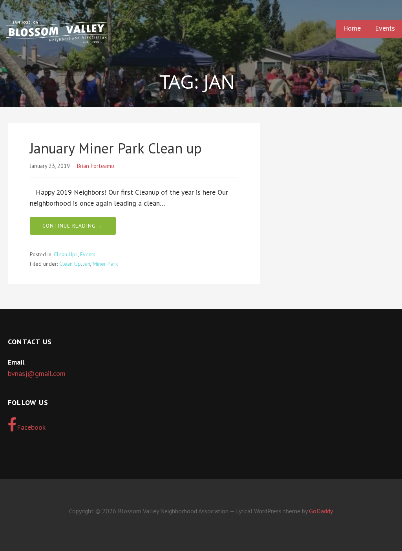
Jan (86, 263)
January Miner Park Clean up (116, 148)
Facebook (31, 427)
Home (352, 28)
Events (385, 28)
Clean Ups (66, 254)
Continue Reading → (72, 226)
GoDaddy (321, 511)
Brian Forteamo (95, 166)
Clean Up (70, 263)
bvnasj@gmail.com (37, 373)
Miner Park (105, 263)
